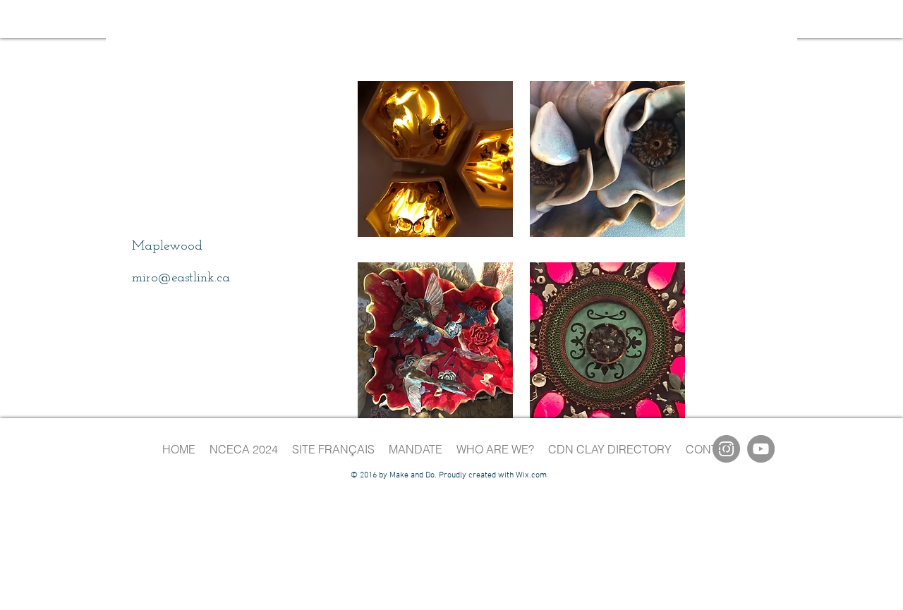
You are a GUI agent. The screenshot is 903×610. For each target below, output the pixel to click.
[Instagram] (726, 449)
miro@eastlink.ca (181, 278)
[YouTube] (761, 449)
